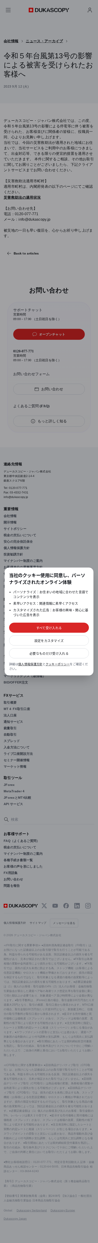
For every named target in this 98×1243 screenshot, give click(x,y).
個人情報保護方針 (30, 664)
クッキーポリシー (58, 664)
